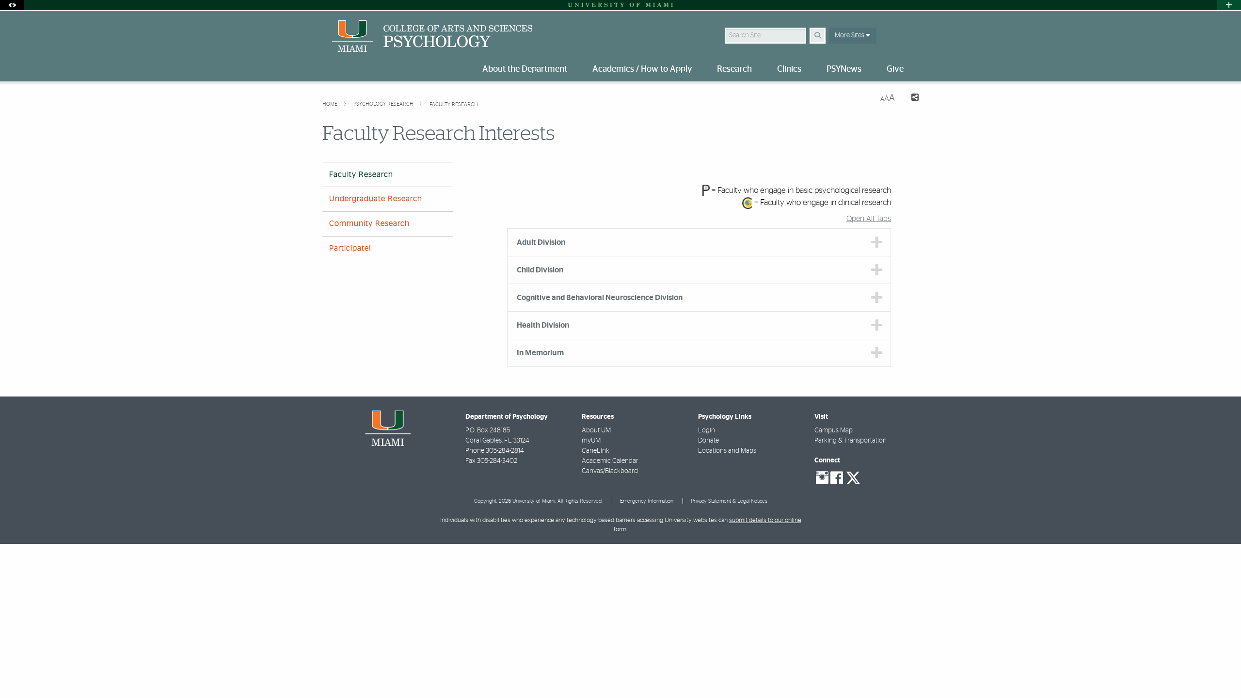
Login (706, 430)
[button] (1219, 670)
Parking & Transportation (850, 440)
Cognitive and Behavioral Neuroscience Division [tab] (600, 297)
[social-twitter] (853, 477)
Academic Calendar (610, 461)
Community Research (369, 223)
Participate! (350, 248)
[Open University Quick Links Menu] (1229, 5)
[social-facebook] (836, 478)
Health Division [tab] (543, 325)
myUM (591, 440)
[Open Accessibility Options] (12, 5)
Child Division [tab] (540, 270)
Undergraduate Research (375, 199)
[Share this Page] (911, 99)
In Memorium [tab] (540, 353)
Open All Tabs (868, 218)
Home (330, 104)
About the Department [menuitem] (524, 69)
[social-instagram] (822, 478)
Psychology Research (384, 104)
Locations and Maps (727, 450)
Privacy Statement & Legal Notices (729, 501)
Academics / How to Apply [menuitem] (642, 69)
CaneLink (595, 450)
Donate (708, 440)
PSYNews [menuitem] (844, 69)
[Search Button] (818, 36)
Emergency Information (646, 501)
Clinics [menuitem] (789, 69)
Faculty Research (454, 104)
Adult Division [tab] (541, 242)
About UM (596, 430)
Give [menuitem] (895, 69)
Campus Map (833, 430)
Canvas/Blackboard (610, 471)
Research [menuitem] (734, 69)
